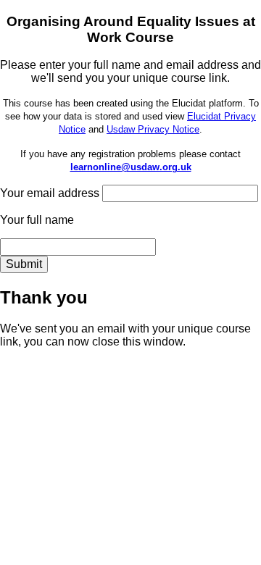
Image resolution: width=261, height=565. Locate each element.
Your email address (49, 193)
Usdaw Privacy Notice (153, 129)
